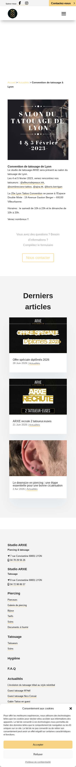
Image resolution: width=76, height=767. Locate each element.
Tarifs (10, 616)
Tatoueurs (13, 643)
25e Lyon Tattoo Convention (26, 193)
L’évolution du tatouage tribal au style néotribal (31, 685)
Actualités (23, 82)
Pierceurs (12, 599)
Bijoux (11, 610)
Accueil (12, 82)
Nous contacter (38, 258)
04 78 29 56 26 (17, 560)
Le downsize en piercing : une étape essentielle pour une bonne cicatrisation (38, 484)
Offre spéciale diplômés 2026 (31, 359)
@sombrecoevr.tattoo (20, 186)
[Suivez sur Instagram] (43, 58)
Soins (10, 621)
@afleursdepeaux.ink (32, 182)
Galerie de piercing (17, 605)
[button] (70, 708)
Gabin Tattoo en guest (19, 701)
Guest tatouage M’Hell (19, 690)
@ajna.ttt (38, 186)
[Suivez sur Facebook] (36, 58)
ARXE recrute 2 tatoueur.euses (32, 421)
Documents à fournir (18, 627)
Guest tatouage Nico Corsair (22, 696)
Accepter (38, 744)
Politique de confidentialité (38, 762)
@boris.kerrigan (53, 186)
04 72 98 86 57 (17, 584)
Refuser (38, 754)
